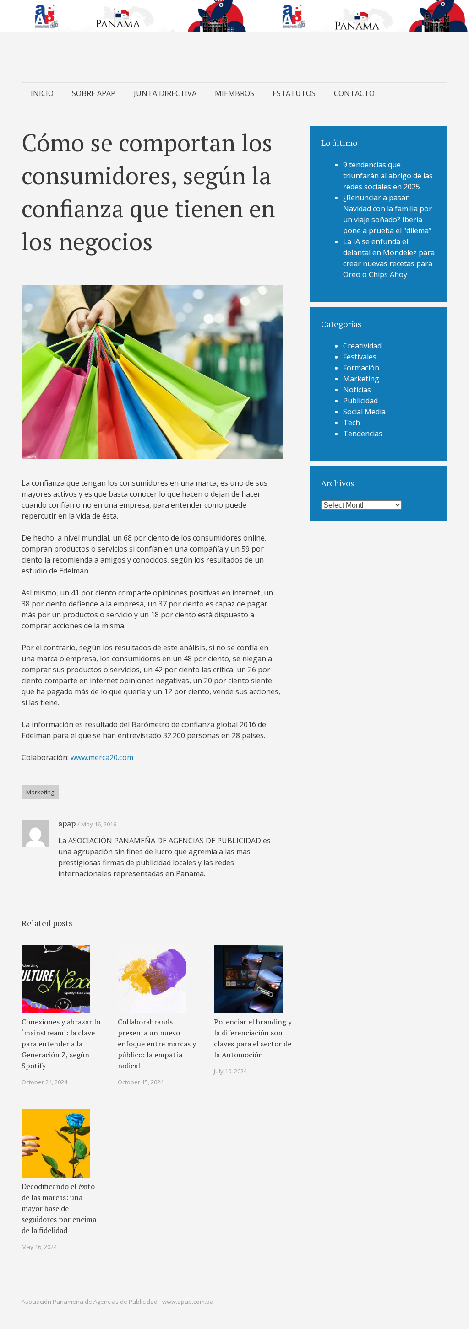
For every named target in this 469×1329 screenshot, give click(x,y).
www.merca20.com (102, 757)
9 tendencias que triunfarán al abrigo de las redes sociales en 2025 (388, 176)
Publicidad (360, 401)
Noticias (357, 390)
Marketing (40, 792)
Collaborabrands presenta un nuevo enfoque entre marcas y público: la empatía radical (157, 1044)
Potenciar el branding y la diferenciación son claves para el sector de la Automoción (253, 1038)
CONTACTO (354, 93)
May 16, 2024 (39, 1247)
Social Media (364, 412)
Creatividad (362, 346)
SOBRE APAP (93, 93)
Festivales (359, 357)
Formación (361, 368)
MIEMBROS (234, 93)
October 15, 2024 (141, 1082)
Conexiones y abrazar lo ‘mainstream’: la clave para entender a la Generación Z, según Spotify (61, 1044)
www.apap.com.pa (187, 1301)
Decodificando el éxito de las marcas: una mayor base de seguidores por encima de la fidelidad (59, 1208)
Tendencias (362, 434)
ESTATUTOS (294, 93)
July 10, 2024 (230, 1071)
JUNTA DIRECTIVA (165, 93)
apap (67, 823)
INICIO (42, 93)
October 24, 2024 (44, 1082)
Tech (351, 423)
